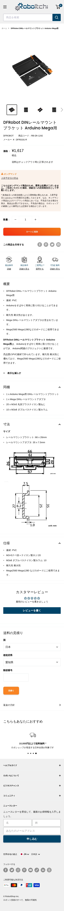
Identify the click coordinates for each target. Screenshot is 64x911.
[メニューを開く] (5, 7)
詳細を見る (24, 269)
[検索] (57, 17)
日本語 (34, 854)
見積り (11, 691)
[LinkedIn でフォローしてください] (43, 870)
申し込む (32, 838)
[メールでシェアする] (58, 244)
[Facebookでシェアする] (39, 244)
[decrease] (15, 219)
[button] (62, 109)
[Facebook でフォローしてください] (5, 870)
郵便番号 (7, 670)
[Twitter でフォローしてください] (12, 870)
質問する (40, 269)
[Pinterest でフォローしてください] (24, 870)
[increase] (35, 219)
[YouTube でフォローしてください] (30, 870)
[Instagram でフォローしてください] (18, 870)
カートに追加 (32, 232)
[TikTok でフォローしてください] (36, 870)
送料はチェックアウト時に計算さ (29, 162)
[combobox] (28, 17)
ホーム (4, 28)
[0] (58, 7)
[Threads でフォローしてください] (49, 870)
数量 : (6, 219)
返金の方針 (9, 705)
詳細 (9, 269)
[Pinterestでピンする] (46, 244)
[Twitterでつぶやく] (52, 244)
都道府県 (7, 655)
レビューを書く (32, 610)
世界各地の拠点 (10, 854)
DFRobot (8, 135)
